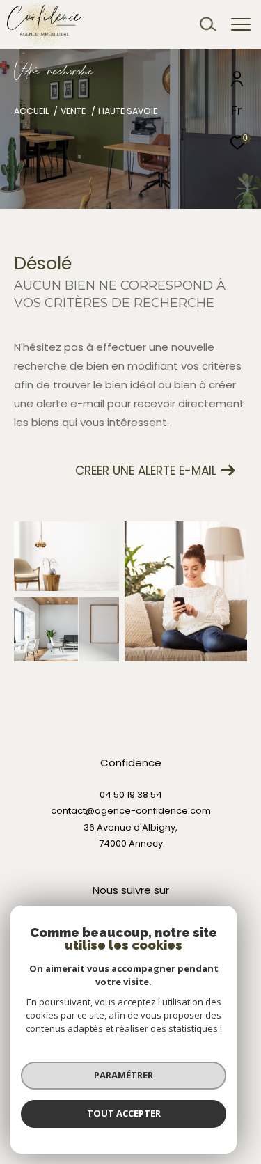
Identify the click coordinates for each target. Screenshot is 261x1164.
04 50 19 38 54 (131, 794)
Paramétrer (123, 1075)
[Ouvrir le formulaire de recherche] (208, 24)
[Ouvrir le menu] (241, 24)
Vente (73, 111)
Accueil (31, 111)
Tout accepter (124, 1113)
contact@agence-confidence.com (131, 810)
